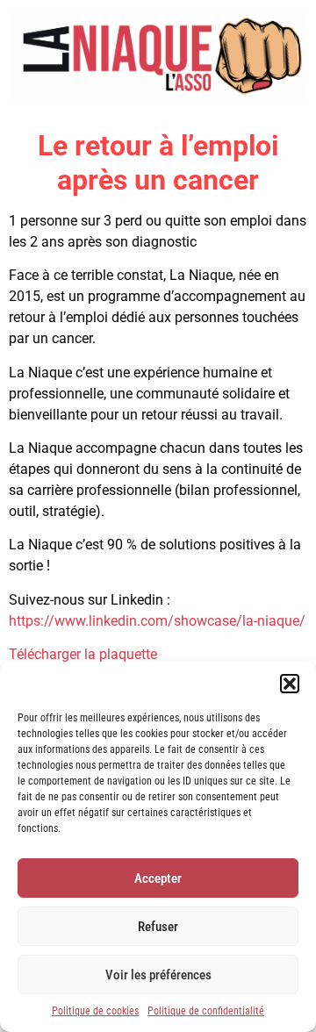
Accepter (158, 878)
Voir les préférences (158, 975)
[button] (289, 683)
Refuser (158, 927)
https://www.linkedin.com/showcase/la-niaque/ (157, 621)
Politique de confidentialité (205, 1011)
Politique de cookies (95, 1011)
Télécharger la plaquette (83, 654)
